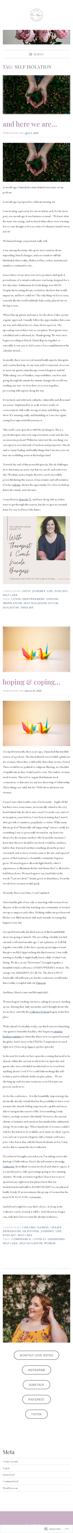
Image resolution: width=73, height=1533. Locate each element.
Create (56, 1227)
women (49, 1243)
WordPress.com (10, 1488)
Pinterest (36, 1399)
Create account (10, 1461)
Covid (16, 599)
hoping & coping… (31, 681)
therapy (27, 607)
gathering (56, 1239)
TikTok (36, 1414)
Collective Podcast (40, 1011)
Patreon (40, 983)
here (30, 1046)
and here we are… (30, 123)
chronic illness (35, 1227)
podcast (61, 591)
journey (38, 591)
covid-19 (39, 1239)
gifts (26, 591)
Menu (39, 54)
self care (10, 595)
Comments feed (10, 1481)
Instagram (36, 1370)
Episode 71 (25, 499)
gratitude (30, 1231)
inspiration (12, 603)
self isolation (35, 603)
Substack (36, 1385)
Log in (6, 1468)
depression (12, 1231)
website (16, 485)
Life (50, 591)
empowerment (33, 599)
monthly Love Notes (36, 1355)
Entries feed (8, 1474)
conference (21, 1239)
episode (52, 599)
